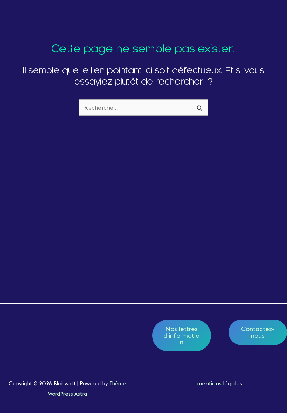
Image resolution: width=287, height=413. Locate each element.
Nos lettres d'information (181, 335)
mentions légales (219, 383)
